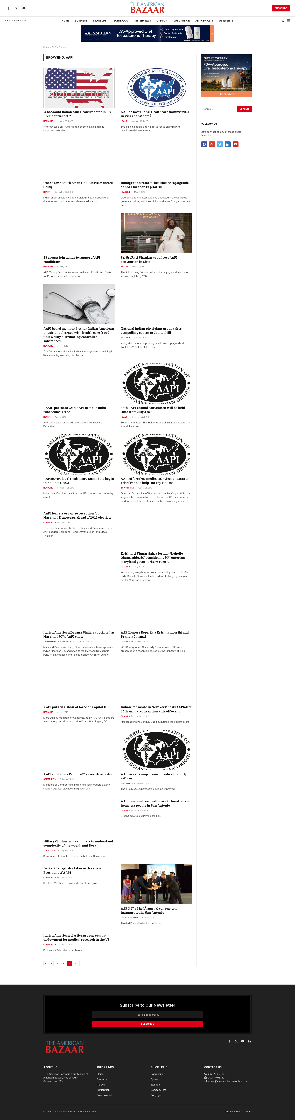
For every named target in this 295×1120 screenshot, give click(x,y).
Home (46, 47)
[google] (212, 144)
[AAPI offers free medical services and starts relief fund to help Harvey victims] (156, 454)
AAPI (54, 47)
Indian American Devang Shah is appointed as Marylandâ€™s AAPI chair (78, 634)
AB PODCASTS (204, 20)
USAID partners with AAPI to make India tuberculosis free (74, 410)
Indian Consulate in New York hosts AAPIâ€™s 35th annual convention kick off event (156, 709)
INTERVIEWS (143, 20)
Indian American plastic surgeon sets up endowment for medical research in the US (76, 937)
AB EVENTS (226, 20)
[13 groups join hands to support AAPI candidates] (79, 233)
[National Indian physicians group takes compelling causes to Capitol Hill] (156, 304)
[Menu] (288, 21)
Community (49, 522)
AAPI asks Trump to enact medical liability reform (154, 776)
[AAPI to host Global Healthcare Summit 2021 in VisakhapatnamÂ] (156, 88)
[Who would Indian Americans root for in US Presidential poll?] (79, 88)
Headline (48, 121)
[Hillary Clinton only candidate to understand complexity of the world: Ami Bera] (79, 817)
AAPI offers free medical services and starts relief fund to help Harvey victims (154, 481)
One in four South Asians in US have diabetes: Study (78, 185)
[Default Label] (228, 144)
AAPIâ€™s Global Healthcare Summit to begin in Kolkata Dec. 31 (78, 481)
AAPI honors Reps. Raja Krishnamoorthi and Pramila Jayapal (155, 634)
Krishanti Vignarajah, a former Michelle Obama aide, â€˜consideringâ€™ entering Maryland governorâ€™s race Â (153, 558)
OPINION (162, 20)
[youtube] (235, 144)
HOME (65, 20)
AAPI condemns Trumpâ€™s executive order (77, 774)
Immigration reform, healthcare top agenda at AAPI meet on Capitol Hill (155, 185)
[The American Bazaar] (147, 8)
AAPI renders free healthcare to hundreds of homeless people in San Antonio (155, 803)
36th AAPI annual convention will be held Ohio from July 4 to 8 (153, 410)
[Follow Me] (220, 144)
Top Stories (127, 488)
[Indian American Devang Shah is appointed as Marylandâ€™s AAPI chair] (79, 608)
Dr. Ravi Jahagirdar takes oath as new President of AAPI (72, 870)
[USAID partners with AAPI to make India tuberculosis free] (79, 383)
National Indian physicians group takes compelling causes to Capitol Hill (151, 331)
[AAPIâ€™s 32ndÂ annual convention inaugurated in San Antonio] (156, 884)
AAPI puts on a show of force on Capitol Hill (76, 707)
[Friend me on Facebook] (204, 144)
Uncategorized (129, 917)
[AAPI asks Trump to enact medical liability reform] (156, 750)
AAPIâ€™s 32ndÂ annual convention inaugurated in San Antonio (149, 910)
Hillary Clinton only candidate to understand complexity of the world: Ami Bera (78, 843)
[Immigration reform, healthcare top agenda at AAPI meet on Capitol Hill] (156, 158)
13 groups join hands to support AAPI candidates (71, 260)
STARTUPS (100, 20)
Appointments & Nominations (59, 641)
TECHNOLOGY (121, 20)
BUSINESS (81, 20)
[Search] (283, 21)
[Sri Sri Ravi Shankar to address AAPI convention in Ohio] (156, 233)
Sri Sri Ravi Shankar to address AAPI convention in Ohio (149, 260)
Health (124, 121)
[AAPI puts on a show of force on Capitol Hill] (79, 683)
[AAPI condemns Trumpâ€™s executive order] (79, 750)
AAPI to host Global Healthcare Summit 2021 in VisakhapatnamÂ (155, 114)
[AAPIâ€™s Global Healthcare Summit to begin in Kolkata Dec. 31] (79, 454)
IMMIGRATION (181, 20)
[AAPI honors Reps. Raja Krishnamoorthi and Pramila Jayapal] (156, 608)
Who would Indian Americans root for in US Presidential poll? (77, 114)
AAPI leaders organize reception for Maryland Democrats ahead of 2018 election (77, 515)
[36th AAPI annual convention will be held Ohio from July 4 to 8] (156, 383)
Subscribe (281, 8)
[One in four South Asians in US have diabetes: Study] (79, 158)
